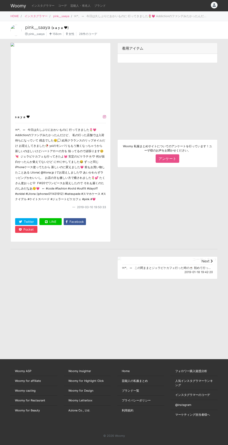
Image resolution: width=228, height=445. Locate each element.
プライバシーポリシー (136, 400)
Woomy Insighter (79, 371)
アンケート (167, 158)
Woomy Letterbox (80, 400)
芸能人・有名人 (80, 5)
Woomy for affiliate (28, 381)
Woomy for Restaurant (30, 400)
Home (126, 371)
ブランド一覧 (130, 390)
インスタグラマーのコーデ (192, 395)
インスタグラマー (43, 5)
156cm (56, 34)
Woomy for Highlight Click (86, 381)
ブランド (100, 5)
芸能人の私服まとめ (135, 381)
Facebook (76, 222)
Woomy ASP (23, 371)
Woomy (18, 5)
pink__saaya (61, 16)
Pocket (28, 229)
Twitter (28, 222)
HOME (14, 16)
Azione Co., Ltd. (79, 410)
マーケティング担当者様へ (192, 414)
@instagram (183, 405)
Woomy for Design (80, 390)
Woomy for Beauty (27, 410)
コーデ (62, 5)
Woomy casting (25, 390)
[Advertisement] (167, 97)
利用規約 (127, 410)
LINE (52, 222)
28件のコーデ (88, 34)
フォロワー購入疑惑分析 (191, 371)
